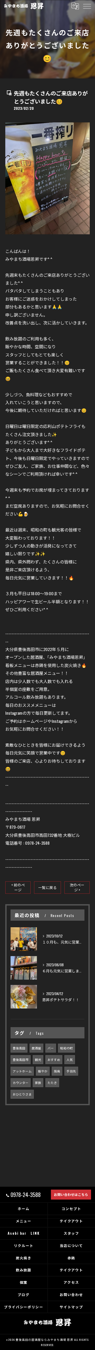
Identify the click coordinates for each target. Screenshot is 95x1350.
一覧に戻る (47, 887)
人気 (69, 1059)
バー (51, 1048)
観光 (38, 1059)
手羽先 (71, 1071)
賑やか (43, 1071)
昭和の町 (66, 1048)
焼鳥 (57, 1071)
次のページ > (77, 887)
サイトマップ (71, 1306)
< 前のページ (18, 887)
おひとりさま (22, 1094)
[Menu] (87, 6)
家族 (38, 1082)
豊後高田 (19, 1048)
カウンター (20, 1082)
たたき (52, 1082)
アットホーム (22, 1071)
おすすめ (54, 1059)
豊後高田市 (20, 1059)
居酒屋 (36, 1048)
